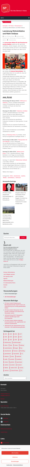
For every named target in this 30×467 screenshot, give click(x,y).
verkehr (13, 364)
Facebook (5, 418)
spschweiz (19, 362)
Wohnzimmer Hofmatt (21, 160)
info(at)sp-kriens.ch (12, 134)
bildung (22, 345)
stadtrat (23, 176)
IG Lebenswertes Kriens (9, 282)
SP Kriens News (10, 36)
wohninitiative (11, 177)
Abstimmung (7, 342)
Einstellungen (15, 461)
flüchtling (22, 350)
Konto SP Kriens (5, 406)
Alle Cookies (15, 453)
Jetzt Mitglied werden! (9, 274)
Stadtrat (23, 38)
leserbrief (18, 356)
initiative (6, 356)
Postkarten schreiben (22, 111)
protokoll (12, 359)
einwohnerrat (17, 176)
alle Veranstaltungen (10, 297)
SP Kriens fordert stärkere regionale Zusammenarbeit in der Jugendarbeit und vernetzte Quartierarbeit (15, 322)
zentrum (6, 370)
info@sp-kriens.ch (5, 395)
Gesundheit (16, 353)
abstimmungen (17, 342)
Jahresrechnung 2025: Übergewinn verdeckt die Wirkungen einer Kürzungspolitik (13, 316)
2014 (5, 334)
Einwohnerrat (18, 25)
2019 (10, 336)
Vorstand (19, 364)
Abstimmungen (20, 36)
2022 (5, 339)
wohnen (21, 367)
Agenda (5, 278)
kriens (12, 356)
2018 (5, 336)
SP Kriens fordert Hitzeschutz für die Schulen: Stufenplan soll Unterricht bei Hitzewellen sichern (14, 311)
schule (6, 362)
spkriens (12, 362)
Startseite (5, 25)
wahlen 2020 (13, 367)
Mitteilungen (13, 38)
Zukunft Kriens (14, 370)
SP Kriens (11, 25)
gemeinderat (7, 353)
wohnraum (18, 177)
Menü (2, 18)
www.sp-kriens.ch (5, 393)
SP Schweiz (6, 442)
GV (22, 353)
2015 (10, 334)
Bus (21, 348)
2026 (20, 339)
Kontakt (5, 284)
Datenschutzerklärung (18, 465)
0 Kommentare (12, 40)
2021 (20, 336)
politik (5, 359)
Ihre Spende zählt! (8, 276)
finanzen (15, 350)
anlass (16, 345)
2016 (15, 334)
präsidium (19, 359)
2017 (20, 334)
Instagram (5, 421)
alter (11, 345)
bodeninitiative (8, 348)
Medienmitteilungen (8, 280)
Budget (16, 348)
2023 (10, 339)
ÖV (21, 370)
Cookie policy (9, 465)
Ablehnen (15, 457)
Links (4, 287)
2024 (11, 176)
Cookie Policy (4, 432)
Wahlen (4, 40)
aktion (6, 345)
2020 (15, 336)
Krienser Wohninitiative (17, 71)
